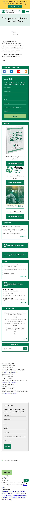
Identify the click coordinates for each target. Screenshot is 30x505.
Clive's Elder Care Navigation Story (11, 226)
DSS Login (9, 499)
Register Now (15, 7)
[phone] (23, 11)
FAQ (5, 261)
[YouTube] (18, 71)
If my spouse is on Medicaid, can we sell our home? (14, 270)
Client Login (7, 472)
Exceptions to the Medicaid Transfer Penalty (14, 295)
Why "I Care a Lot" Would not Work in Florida (14, 300)
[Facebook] (4, 71)
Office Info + (5, 372)
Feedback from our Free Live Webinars (12, 291)
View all (22, 236)
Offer (6, 123)
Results (7, 223)
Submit (15, 116)
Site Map (4, 499)
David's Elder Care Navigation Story (11, 233)
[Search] (19, 11)
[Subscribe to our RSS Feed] (15, 286)
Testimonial (9, 308)
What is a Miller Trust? (9, 274)
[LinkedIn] (11, 71)
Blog (6, 282)
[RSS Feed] (26, 71)
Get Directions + (12, 372)
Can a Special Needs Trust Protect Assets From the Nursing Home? (14, 265)
